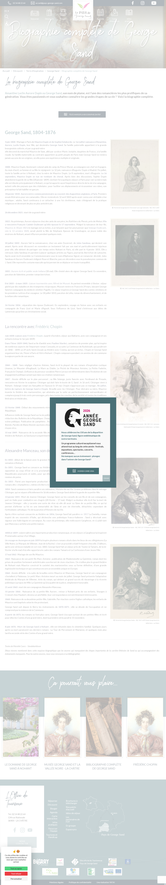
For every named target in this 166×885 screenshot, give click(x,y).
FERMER (106, 478)
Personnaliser (16, 879)
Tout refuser (16, 873)
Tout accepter (16, 868)
